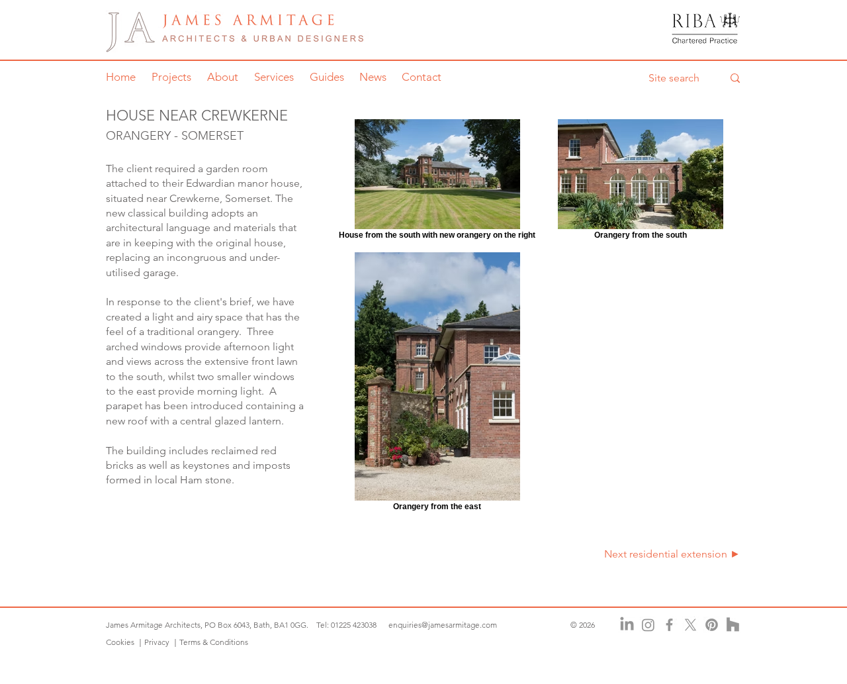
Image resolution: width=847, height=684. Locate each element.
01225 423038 (354, 625)
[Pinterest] (711, 624)
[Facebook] (669, 624)
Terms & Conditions (213, 642)
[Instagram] (648, 624)
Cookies (121, 642)
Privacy (156, 642)
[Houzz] (733, 624)
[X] (690, 624)
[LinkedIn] (627, 624)
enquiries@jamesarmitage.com (442, 625)
